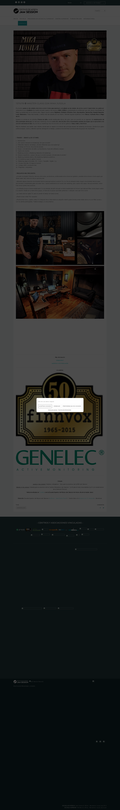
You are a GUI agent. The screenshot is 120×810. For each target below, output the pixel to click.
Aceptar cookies (45, 406)
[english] (52, 401)
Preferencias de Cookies (72, 406)
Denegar (57, 406)
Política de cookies (52, 409)
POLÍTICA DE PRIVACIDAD (64, 409)
